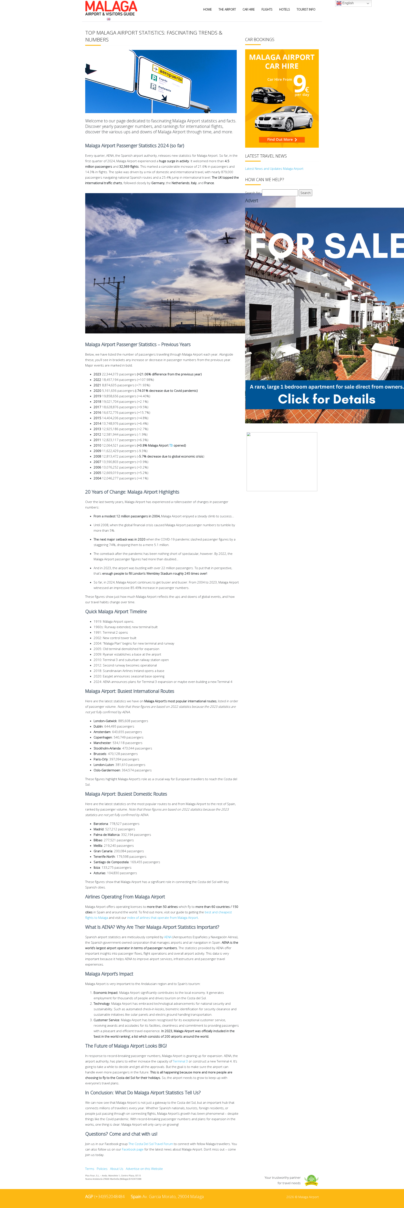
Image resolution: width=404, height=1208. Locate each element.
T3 (171, 445)
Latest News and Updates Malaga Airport (274, 168)
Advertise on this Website (144, 1169)
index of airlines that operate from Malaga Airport (162, 917)
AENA (168, 937)
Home (207, 9)
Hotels (284, 9)
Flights (267, 9)
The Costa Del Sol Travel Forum (151, 1144)
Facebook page (133, 1149)
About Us (116, 1169)
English (348, 3)
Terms (89, 1169)
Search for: (253, 193)
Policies (102, 1169)
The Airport (227, 9)
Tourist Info (306, 9)
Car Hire (249, 9)
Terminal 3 (180, 1061)
